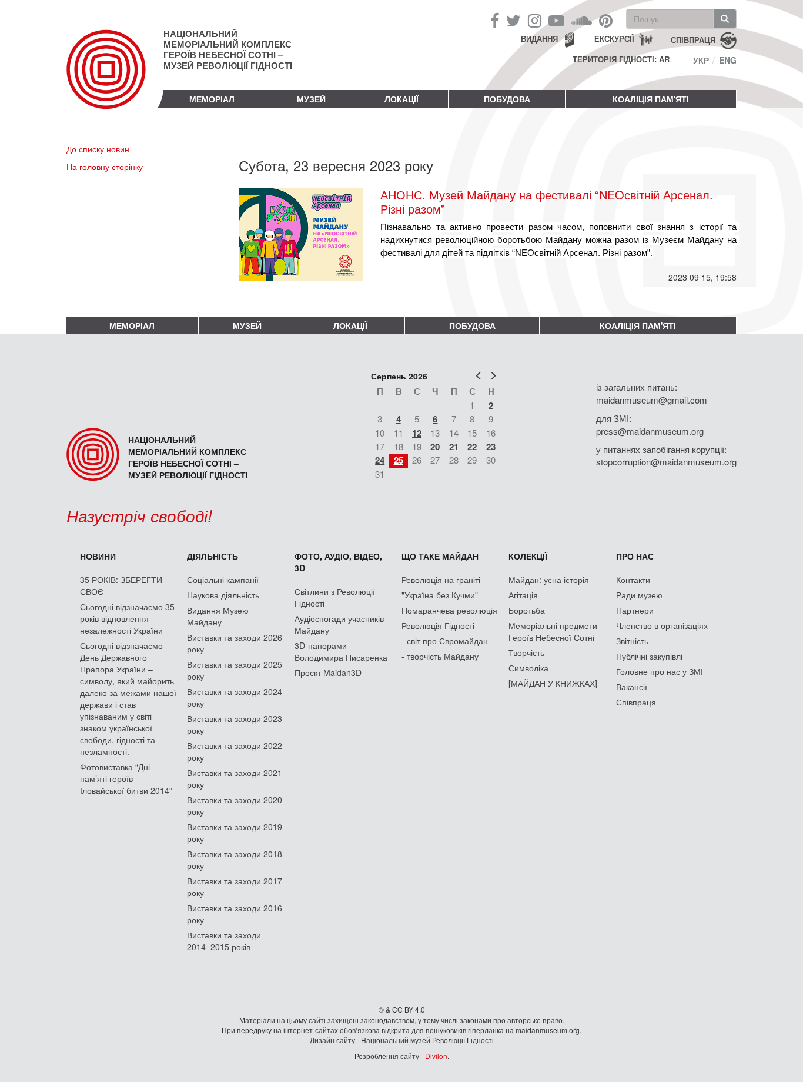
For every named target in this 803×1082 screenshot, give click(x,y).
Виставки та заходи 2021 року (234, 778)
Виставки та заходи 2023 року (234, 724)
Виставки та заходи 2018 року (234, 859)
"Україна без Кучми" (440, 595)
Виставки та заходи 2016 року (234, 913)
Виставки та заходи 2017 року (234, 886)
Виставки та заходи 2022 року (234, 751)
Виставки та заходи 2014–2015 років (224, 941)
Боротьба (526, 610)
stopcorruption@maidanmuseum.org (666, 461)
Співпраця (636, 702)
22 (472, 446)
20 (435, 446)
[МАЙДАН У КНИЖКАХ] (552, 683)
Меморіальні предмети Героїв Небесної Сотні (552, 631)
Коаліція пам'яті (651, 99)
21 (454, 446)
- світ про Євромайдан (445, 641)
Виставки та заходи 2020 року (234, 805)
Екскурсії (614, 38)
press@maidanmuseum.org (650, 431)
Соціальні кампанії (223, 579)
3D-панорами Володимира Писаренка (341, 651)
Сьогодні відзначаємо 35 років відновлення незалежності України (127, 618)
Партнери (635, 610)
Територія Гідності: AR (621, 59)
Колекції (527, 556)
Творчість (526, 652)
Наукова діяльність (223, 595)
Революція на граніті (441, 579)
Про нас (635, 556)
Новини (98, 556)
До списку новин (97, 149)
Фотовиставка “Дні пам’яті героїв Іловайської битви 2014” (126, 778)
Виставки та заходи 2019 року (234, 832)
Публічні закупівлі (649, 656)
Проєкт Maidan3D (328, 672)
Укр (701, 60)
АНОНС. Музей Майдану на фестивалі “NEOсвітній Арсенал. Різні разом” (546, 202)
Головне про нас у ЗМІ (659, 671)
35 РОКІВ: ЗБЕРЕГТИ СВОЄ (121, 585)
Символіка (528, 668)
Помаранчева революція (449, 610)
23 (491, 446)
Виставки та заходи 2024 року (234, 697)
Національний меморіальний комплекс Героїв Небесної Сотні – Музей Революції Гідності (227, 49)
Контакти (633, 579)
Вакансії (631, 687)
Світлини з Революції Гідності (335, 597)
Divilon (436, 1056)
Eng (728, 60)
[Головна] (114, 78)
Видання (539, 38)
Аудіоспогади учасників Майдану (339, 624)
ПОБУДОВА (507, 99)
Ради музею (639, 595)
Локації (401, 99)
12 (416, 433)
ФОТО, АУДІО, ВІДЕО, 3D (338, 562)
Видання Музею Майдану (218, 616)
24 (379, 460)
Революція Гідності (438, 625)
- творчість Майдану (440, 656)
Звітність (632, 641)
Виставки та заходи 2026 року (234, 643)
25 (398, 460)
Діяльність (212, 556)
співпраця (693, 39)
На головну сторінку (104, 166)
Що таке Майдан (440, 556)
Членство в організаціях (662, 625)
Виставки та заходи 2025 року (234, 670)
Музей (311, 99)
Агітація (523, 595)
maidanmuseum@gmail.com (651, 400)
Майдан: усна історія (548, 579)
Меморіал (212, 99)
